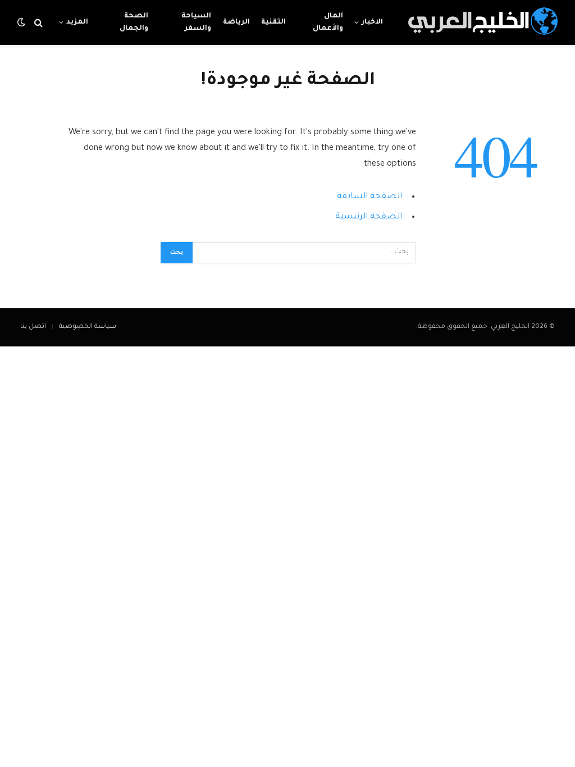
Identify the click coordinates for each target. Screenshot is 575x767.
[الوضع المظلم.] (22, 22)
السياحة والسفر (196, 22)
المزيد (77, 22)
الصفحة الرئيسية (368, 217)
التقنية (273, 22)
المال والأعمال (328, 22)
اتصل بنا (33, 327)
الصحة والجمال (134, 22)
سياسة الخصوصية (87, 327)
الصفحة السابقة (369, 197)
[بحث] (38, 22)
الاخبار (372, 22)
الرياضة (236, 22)
